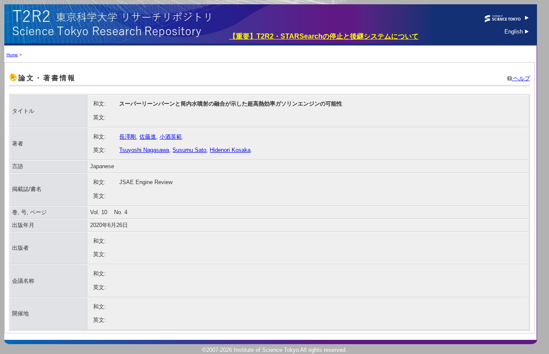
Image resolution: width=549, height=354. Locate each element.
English (514, 31)
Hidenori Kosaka (230, 150)
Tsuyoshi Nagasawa (144, 150)
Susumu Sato (189, 150)
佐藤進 (147, 136)
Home (12, 54)
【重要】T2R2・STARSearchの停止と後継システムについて (324, 36)
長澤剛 (127, 136)
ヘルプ (521, 78)
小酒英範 (171, 136)
